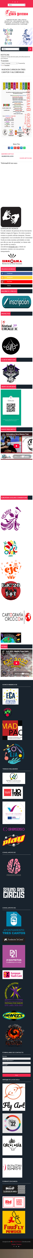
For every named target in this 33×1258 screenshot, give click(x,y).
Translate (7, 65)
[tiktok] (20, 1)
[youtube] (15, 2)
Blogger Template (16, 1244)
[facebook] (12, 2)
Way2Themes (18, 1241)
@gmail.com (13, 247)
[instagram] (17, 2)
